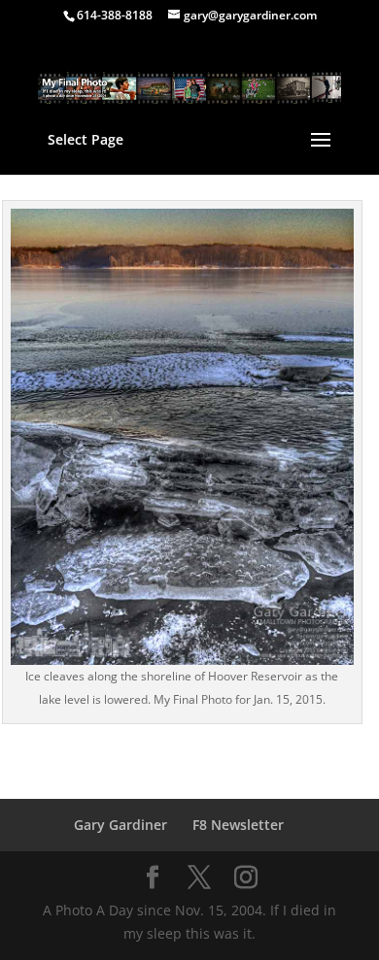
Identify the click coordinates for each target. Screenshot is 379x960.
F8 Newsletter (238, 824)
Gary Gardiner (120, 824)
